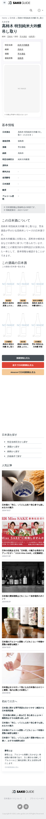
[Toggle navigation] (4, 2)
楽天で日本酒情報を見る (23, 365)
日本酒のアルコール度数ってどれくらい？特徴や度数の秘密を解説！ (23, 643)
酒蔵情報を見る (23, 358)
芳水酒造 (23, 36)
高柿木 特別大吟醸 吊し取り (8, 345)
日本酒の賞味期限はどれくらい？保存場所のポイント (23, 597)
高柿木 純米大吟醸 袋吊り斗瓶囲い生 (37, 304)
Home (4, 18)
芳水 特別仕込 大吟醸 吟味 (37, 345)
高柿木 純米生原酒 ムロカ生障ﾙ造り (23, 345)
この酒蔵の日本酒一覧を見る (13, 266)
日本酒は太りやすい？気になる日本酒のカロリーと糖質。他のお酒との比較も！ (23, 688)
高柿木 (10, 36)
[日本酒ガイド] (19, 2)
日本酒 (12, 18)
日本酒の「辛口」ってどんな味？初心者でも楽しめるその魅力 (23, 506)
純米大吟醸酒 (23, 45)
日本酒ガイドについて (13, 798)
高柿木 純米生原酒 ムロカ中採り (8, 304)
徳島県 (31, 36)
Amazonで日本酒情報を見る (23, 372)
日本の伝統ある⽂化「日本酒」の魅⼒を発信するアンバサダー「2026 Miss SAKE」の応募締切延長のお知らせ (23, 551)
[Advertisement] (23, 405)
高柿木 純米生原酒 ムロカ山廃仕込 (23, 304)
